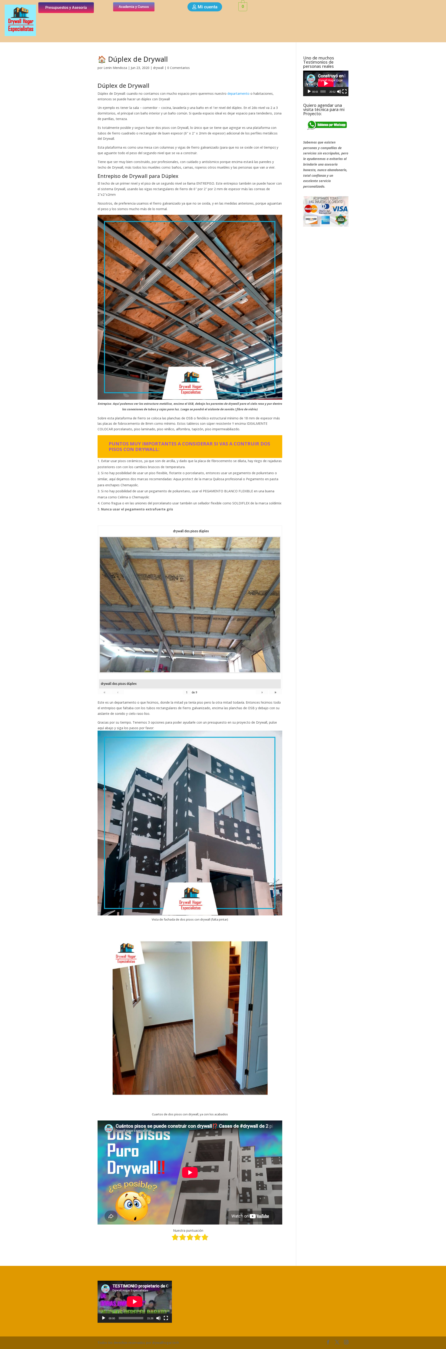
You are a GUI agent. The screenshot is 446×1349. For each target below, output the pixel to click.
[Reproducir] (309, 91)
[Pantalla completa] (344, 91)
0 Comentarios (178, 67)
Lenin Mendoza (115, 67)
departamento (238, 93)
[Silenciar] (339, 91)
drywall (158, 67)
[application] (325, 83)
